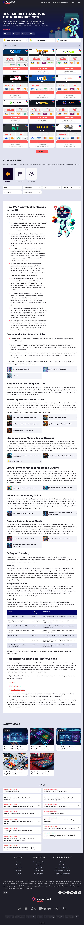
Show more (41, 151)
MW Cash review (68, 144)
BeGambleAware (16, 686)
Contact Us (62, 866)
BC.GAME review (15, 120)
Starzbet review (68, 120)
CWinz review (42, 120)
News (79, 2)
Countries (18, 872)
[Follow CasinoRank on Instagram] (63, 894)
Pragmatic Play (38, 869)
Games (18, 866)
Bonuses (18, 864)
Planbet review (15, 144)
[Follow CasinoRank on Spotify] (75, 894)
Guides (72, 2)
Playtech (38, 866)
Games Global (38, 872)
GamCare (13, 682)
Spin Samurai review (15, 95)
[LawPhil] (25, 910)
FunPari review (69, 71)
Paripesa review (68, 95)
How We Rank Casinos (62, 869)
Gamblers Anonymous (18, 690)
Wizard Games (38, 875)
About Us (62, 864)
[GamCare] (44, 910)
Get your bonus (15, 68)
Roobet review (42, 144)
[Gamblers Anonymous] (33, 910)
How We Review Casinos (62, 872)
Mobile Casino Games (60, 2)
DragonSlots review (42, 71)
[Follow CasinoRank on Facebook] (59, 894)
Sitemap (18, 875)
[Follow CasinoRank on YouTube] (71, 894)
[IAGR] (56, 910)
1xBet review (15, 71)
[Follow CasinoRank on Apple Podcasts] (79, 894)
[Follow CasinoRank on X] (67, 894)
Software (18, 869)
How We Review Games (62, 875)
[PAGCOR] (19, 910)
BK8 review (42, 95)
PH (4, 894)
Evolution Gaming (38, 864)
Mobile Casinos (45, 2)
